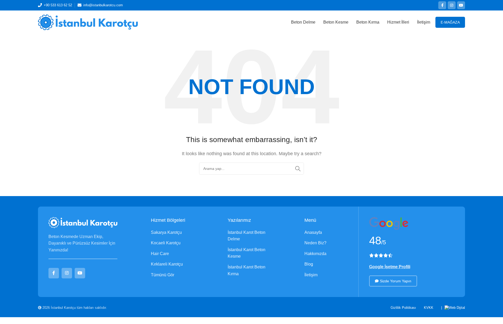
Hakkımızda (315, 253)
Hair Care (160, 253)
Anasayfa (313, 232)
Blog (308, 264)
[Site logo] (88, 22)
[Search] (298, 169)
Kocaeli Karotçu (166, 243)
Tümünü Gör (162, 275)
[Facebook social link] (442, 5)
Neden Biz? (315, 243)
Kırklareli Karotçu (167, 264)
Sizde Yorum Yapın (395, 281)
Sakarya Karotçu (166, 232)
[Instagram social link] (452, 5)
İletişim (311, 275)
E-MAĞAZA (450, 22)
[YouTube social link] (461, 5)
